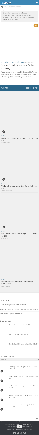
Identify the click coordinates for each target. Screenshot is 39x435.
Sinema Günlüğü (18, 62)
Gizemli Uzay (6, 62)
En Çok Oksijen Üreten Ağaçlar (18, 334)
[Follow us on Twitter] (36, 88)
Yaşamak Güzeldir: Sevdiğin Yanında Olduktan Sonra (19, 309)
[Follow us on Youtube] (27, 88)
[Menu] (36, 2)
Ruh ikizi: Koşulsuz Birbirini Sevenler (13, 305)
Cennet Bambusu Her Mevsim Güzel (20, 325)
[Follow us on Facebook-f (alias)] (33, 88)
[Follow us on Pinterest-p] (30, 88)
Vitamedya (15, 429)
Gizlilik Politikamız (22, 424)
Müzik (3, 136)
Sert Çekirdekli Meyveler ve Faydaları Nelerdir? (23, 344)
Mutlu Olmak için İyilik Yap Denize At (13, 314)
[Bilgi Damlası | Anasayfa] (7, 2)
